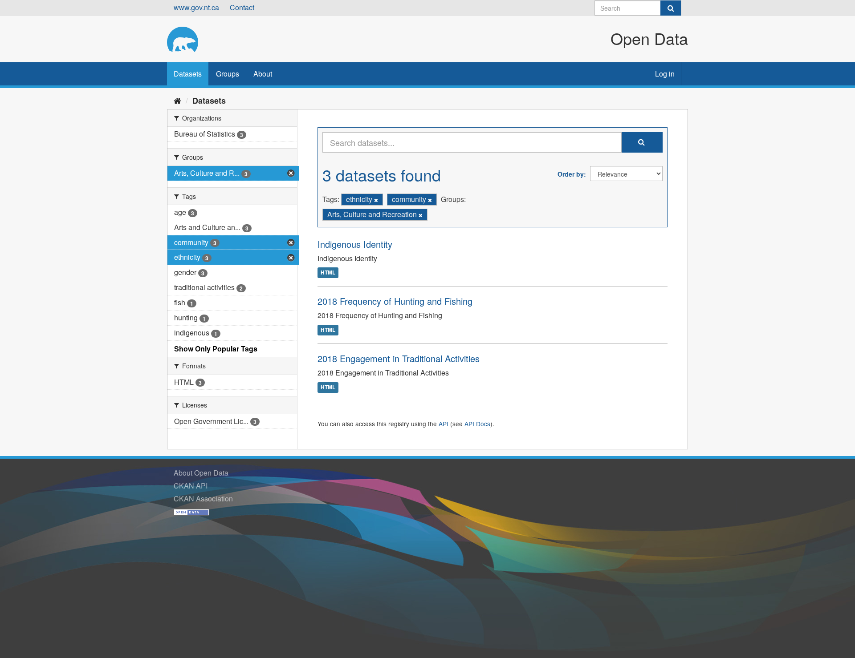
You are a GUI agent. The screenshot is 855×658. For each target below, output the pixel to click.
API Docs (477, 423)
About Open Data (201, 473)
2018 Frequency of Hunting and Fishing (395, 301)
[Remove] (376, 199)
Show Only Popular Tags (215, 348)
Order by (571, 174)
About (262, 74)
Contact (242, 7)
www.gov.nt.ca (196, 7)
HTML (328, 273)
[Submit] (670, 8)
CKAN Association (203, 498)
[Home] (177, 100)
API (443, 423)
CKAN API (191, 485)
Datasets (188, 74)
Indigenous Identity (355, 244)
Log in (665, 74)
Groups (227, 74)
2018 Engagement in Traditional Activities (399, 358)
